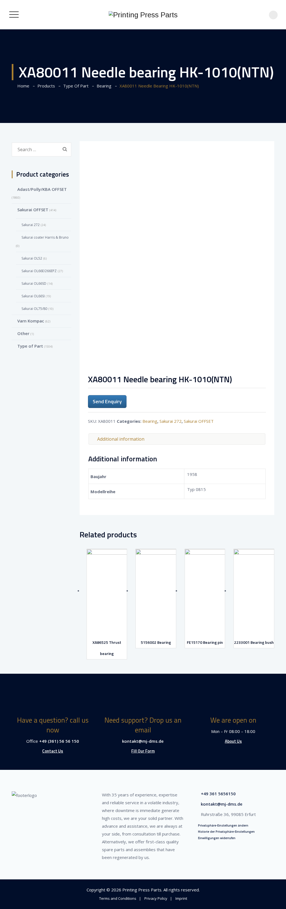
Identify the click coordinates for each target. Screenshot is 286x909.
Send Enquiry (107, 401)
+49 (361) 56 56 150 (59, 741)
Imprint (181, 898)
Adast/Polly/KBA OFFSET (42, 189)
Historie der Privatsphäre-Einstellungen (226, 832)
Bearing (149, 421)
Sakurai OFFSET (199, 421)
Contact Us (52, 751)
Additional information (120, 439)
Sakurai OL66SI (33, 296)
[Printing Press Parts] (143, 14)
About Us (233, 741)
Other (23, 333)
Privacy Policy (155, 898)
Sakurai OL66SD (34, 283)
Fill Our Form (143, 751)
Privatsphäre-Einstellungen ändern (223, 825)
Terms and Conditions (117, 898)
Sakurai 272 (170, 421)
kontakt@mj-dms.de (143, 741)
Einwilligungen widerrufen (216, 838)
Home (22, 86)
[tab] (177, 439)
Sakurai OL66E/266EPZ (39, 271)
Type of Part (30, 346)
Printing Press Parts (141, 890)
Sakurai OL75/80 (34, 308)
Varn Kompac (30, 321)
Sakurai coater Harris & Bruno (45, 237)
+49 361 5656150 (218, 793)
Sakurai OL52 (32, 258)
